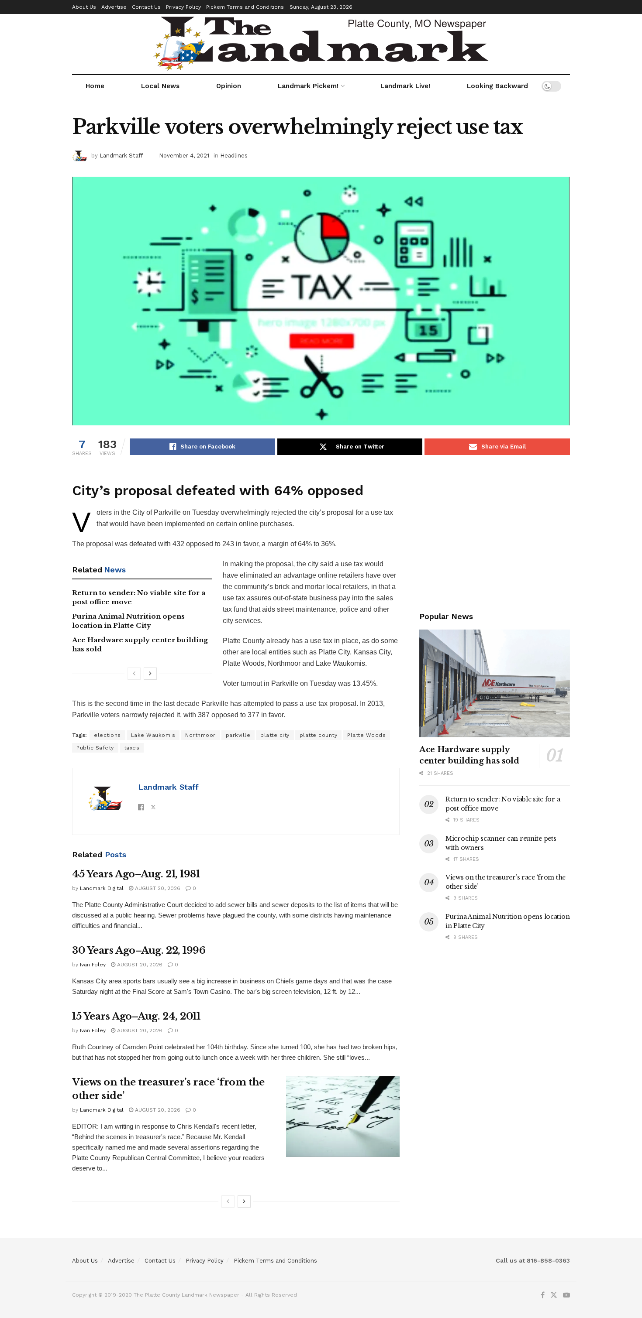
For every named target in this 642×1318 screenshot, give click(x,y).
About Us (84, 7)
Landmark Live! (405, 86)
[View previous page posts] (134, 674)
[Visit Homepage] (321, 44)
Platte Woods (366, 735)
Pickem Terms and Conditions (245, 7)
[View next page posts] (150, 674)
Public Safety (95, 748)
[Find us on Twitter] (553, 1295)
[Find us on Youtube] (566, 1295)
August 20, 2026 (156, 888)
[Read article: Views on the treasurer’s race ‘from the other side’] (343, 1116)
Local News (160, 86)
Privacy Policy (183, 7)
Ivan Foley (93, 965)
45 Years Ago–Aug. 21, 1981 (136, 874)
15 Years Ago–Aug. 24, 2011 (136, 1016)
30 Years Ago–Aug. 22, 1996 (139, 950)
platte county (319, 735)
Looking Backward (497, 86)
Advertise (114, 7)
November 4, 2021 (184, 155)
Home (95, 86)
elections (107, 735)
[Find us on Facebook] (543, 1295)
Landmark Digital (102, 888)
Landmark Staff (121, 155)
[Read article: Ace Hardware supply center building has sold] (494, 683)
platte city (275, 735)
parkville (238, 735)
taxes (132, 748)
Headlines (234, 155)
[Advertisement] (494, 531)
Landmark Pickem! (308, 86)
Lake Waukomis (153, 735)
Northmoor (200, 735)
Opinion (228, 86)
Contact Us (146, 7)
